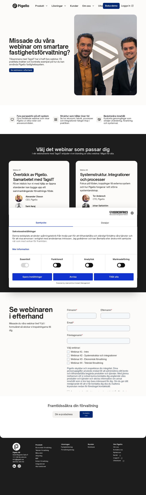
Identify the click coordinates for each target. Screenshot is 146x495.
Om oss (96, 17)
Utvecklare (117, 460)
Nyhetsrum (98, 32)
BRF (37, 458)
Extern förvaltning (81, 34)
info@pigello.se (18, 459)
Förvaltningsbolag (72, 24)
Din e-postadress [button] (64, 414)
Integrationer (40, 464)
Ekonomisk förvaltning (46, 18)
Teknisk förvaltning (42, 450)
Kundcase (91, 447)
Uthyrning (40, 26)
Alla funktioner (41, 466)
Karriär (115, 455)
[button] (86, 414)
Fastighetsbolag (71, 17)
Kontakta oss (99, 25)
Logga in (125, 5)
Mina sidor (40, 34)
